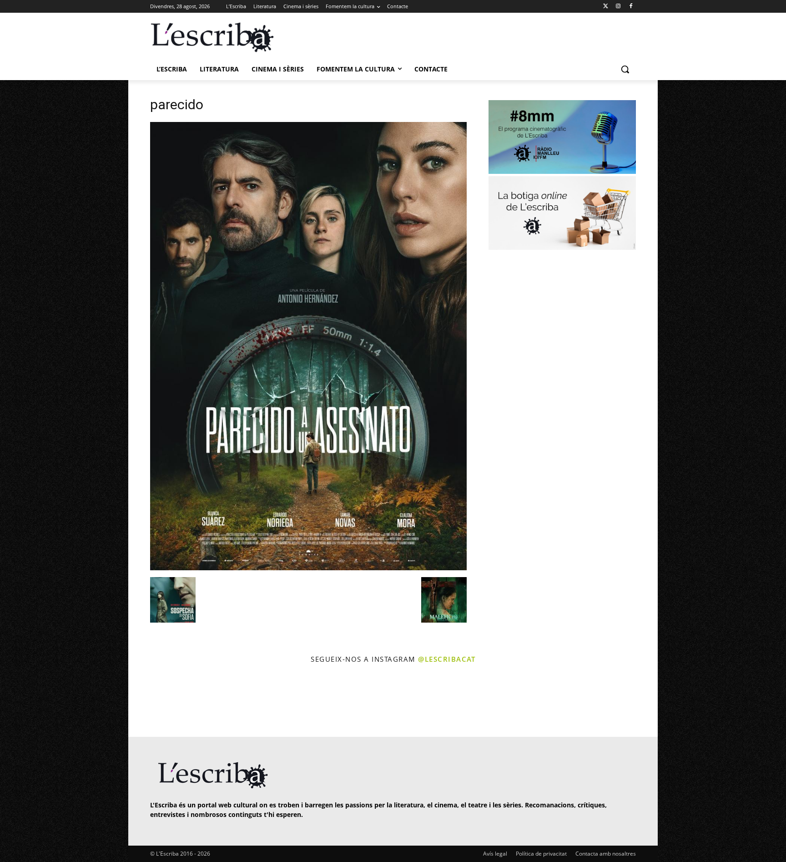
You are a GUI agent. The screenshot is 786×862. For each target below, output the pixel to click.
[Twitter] (605, 6)
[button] (625, 69)
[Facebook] (630, 6)
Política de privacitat (541, 853)
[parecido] (308, 568)
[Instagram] (618, 6)
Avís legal (495, 853)
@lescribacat (446, 659)
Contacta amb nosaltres (605, 853)
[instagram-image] (159, 701)
